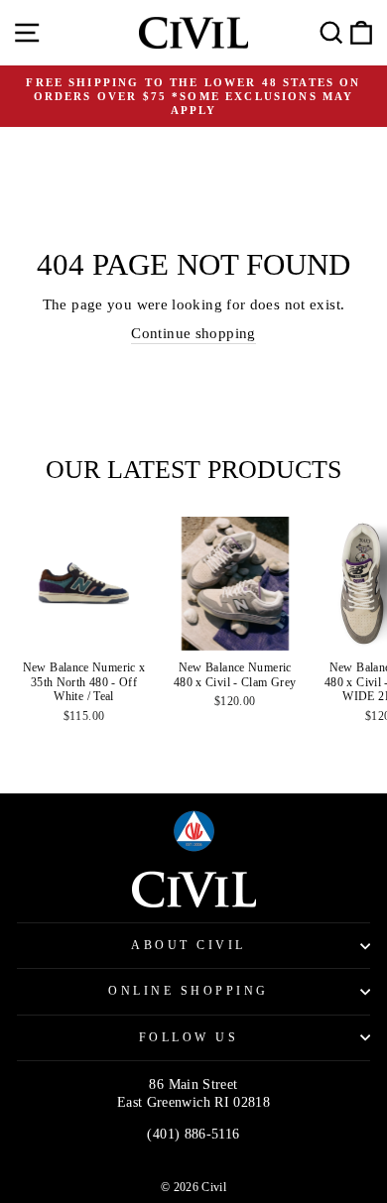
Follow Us (189, 1037)
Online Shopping (188, 991)
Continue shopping (193, 333)
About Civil (188, 945)
